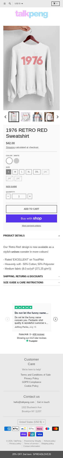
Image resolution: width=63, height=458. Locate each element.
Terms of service (31, 443)
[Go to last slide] (5, 116)
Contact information (31, 446)
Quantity (10, 192)
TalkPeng (17, 441)
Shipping (10, 147)
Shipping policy (47, 443)
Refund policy (49, 441)
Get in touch (43, 402)
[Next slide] (57, 116)
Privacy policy (15, 443)
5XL (18, 178)
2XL (36, 172)
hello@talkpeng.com (24, 402)
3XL (45, 172)
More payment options (31, 226)
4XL (9, 178)
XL (29, 172)
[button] (14, 117)
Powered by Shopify (32, 441)
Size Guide (11, 187)
